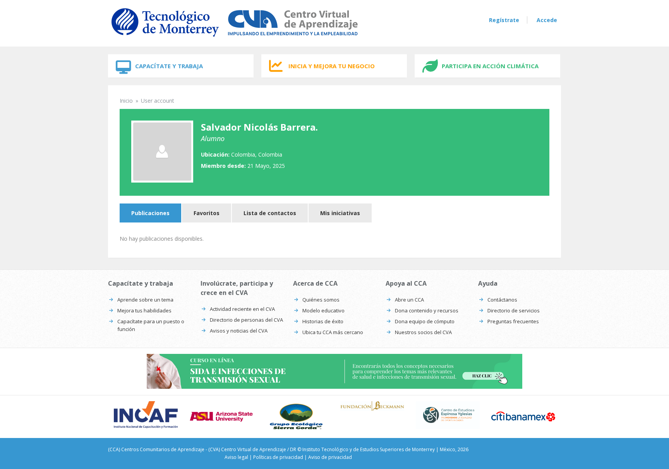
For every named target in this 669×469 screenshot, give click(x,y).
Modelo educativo (323, 310)
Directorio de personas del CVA (246, 319)
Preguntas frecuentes (513, 321)
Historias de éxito (322, 321)
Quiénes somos (321, 299)
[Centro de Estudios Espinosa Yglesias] (447, 415)
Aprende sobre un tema (145, 299)
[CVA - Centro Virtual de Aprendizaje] (234, 38)
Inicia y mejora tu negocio (331, 66)
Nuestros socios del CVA (423, 332)
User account (157, 100)
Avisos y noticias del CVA (239, 330)
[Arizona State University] (221, 416)
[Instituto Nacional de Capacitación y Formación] (146, 414)
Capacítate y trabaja (169, 66)
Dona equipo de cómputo (425, 321)
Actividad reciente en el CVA (242, 308)
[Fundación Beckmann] (372, 405)
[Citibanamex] (523, 416)
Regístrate (504, 20)
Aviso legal (236, 457)
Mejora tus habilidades (144, 310)
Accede (547, 20)
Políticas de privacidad (278, 457)
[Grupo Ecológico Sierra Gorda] (296, 416)
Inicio (126, 100)
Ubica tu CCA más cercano (332, 332)
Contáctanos (502, 299)
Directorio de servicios (513, 310)
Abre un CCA (409, 299)
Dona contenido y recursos (426, 310)
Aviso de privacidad (330, 457)
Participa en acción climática (490, 66)
